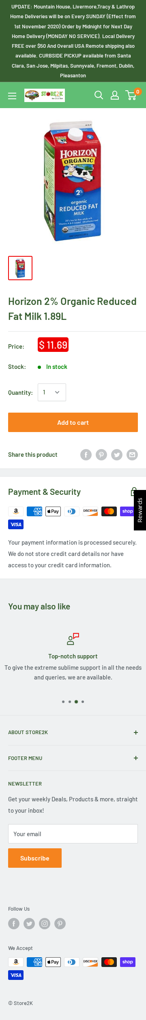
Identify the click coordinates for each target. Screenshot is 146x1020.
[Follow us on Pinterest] (60, 923)
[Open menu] (12, 96)
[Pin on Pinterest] (101, 454)
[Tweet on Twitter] (116, 454)
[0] (131, 95)
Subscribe (34, 858)
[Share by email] (132, 454)
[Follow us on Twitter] (29, 923)
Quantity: (20, 392)
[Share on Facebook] (86, 454)
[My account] (115, 95)
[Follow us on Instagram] (44, 923)
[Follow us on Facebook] (13, 923)
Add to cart (73, 422)
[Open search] (98, 95)
